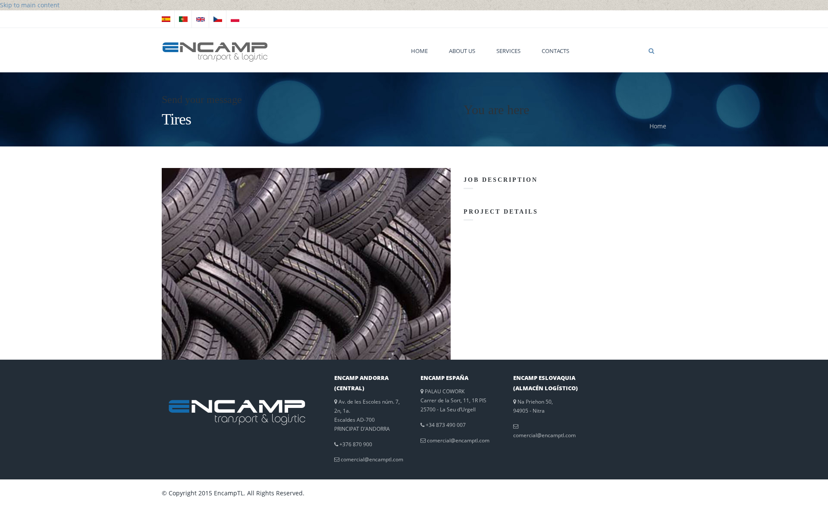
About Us (462, 51)
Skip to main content (30, 5)
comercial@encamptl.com (372, 459)
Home (419, 51)
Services (508, 51)
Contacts (555, 51)
